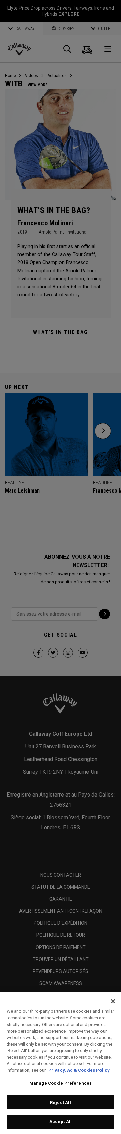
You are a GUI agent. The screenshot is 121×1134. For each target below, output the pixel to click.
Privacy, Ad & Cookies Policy (79, 1070)
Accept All (60, 1121)
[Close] (113, 1001)
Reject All (60, 1102)
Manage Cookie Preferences (60, 1083)
